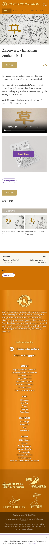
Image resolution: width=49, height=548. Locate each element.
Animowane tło (24, 452)
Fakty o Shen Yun (24, 378)
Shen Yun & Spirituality (24, 384)
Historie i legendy (24, 458)
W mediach (24, 412)
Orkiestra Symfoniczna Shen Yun (24, 372)
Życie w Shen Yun (24, 375)
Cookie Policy (31, 543)
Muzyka (25, 443)
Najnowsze (24, 400)
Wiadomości (24, 418)
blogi (24, 427)
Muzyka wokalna (24, 446)
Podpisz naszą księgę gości (24, 355)
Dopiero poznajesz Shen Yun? (24, 369)
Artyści (24, 406)
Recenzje (24, 409)
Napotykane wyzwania (24, 381)
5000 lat (16, 10)
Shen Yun (24, 403)
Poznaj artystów (24, 387)
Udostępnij (9, 64)
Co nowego (24, 421)
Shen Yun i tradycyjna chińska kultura (24, 461)
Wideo (24, 396)
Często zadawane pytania (24, 390)
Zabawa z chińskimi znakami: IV (38, 261)
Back (7, 10)
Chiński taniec (24, 440)
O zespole (24, 366)
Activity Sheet (9, 180)
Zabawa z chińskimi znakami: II (11, 261)
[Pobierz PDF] (24, 154)
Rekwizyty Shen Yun (24, 455)
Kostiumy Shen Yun (24, 449)
